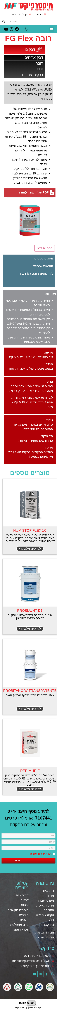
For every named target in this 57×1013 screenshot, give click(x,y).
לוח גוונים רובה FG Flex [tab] (36, 273)
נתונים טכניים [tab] (43, 258)
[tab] (29, 279)
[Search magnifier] (4, 21)
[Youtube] (6, 29)
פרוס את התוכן (44, 248)
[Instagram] (11, 29)
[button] (51, 29)
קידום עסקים (21, 1007)
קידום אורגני (35, 1007)
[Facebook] (17, 29)
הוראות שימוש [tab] (43, 266)
